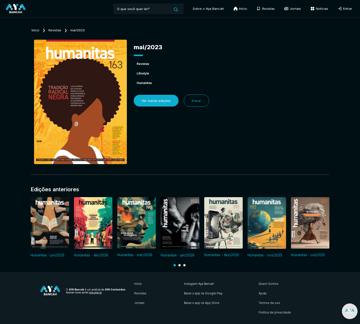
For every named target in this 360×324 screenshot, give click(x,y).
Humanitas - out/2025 (308, 255)
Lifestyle (143, 73)
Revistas (268, 9)
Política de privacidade (275, 312)
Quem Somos (268, 284)
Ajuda (262, 293)
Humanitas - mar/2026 (134, 255)
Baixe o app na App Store (201, 303)
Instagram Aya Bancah (199, 284)
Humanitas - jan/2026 (177, 255)
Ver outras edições (156, 101)
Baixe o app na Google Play (203, 293)
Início (242, 9)
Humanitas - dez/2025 (221, 255)
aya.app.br (95, 292)
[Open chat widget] (350, 311)
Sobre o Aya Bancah (208, 9)
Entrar (347, 9)
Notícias (321, 9)
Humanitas (144, 83)
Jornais (295, 9)
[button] (175, 265)
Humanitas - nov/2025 (265, 255)
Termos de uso (269, 303)
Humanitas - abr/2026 (91, 255)
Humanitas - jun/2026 (47, 255)
